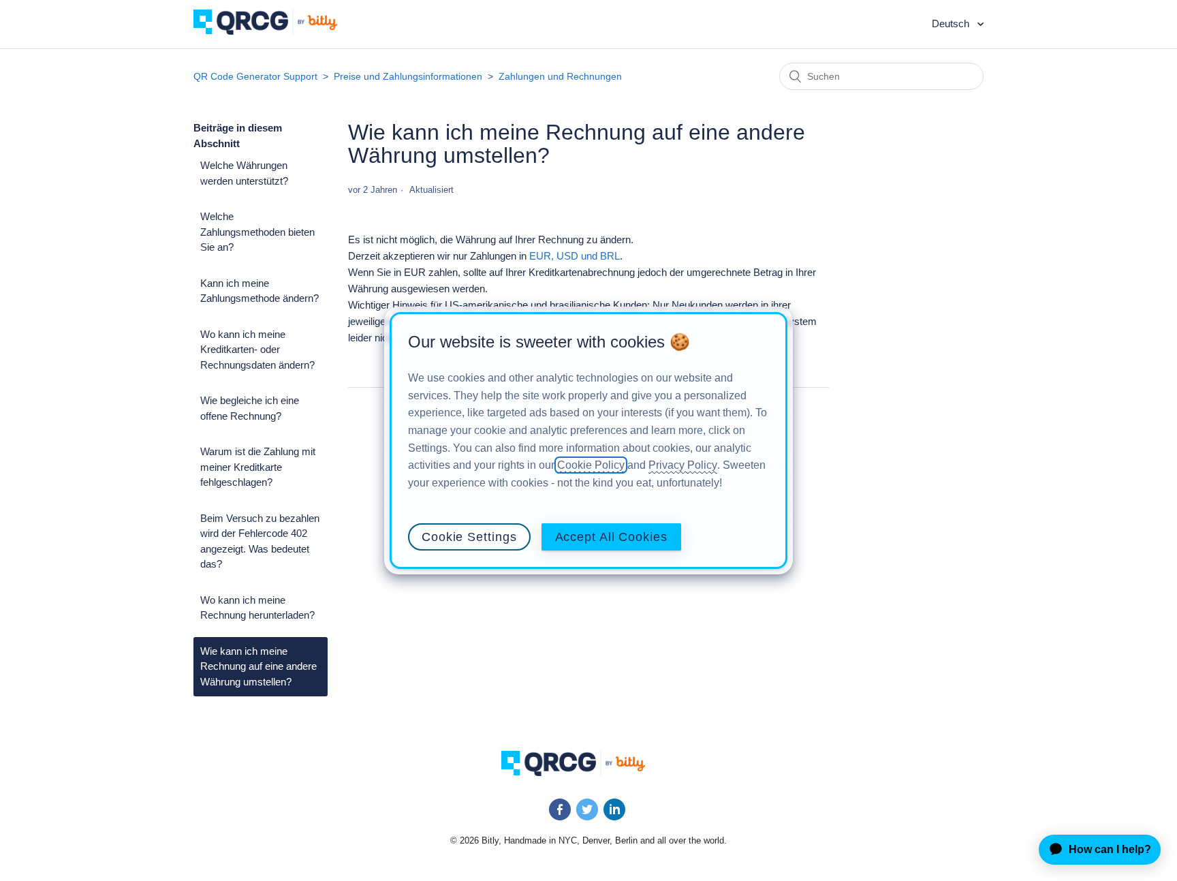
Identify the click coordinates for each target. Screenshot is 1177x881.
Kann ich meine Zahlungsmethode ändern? (259, 291)
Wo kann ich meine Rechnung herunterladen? (257, 607)
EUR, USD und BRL (574, 256)
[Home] (275, 31)
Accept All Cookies (611, 537)
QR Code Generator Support (255, 76)
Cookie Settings (469, 537)
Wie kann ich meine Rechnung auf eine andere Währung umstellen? (258, 666)
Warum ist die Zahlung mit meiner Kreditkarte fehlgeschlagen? (257, 467)
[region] (588, 441)
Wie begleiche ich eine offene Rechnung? (249, 408)
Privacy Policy (682, 465)
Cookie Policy (591, 465)
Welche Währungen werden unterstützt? (244, 173)
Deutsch (952, 23)
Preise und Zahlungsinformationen (408, 76)
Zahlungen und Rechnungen (560, 76)
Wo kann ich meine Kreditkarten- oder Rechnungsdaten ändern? (257, 349)
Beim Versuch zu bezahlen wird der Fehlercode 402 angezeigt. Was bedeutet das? (259, 541)
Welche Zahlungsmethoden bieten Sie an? (257, 232)
